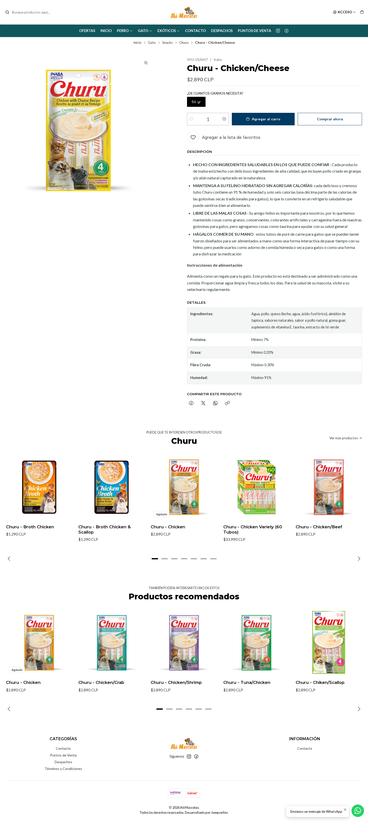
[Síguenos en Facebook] (286, 31)
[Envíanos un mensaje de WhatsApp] (357, 810)
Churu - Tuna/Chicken (246, 682)
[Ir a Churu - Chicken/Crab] (111, 643)
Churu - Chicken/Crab (101, 682)
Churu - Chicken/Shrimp (176, 682)
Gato (143, 31)
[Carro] (362, 12)
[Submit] (7, 12)
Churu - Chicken (168, 526)
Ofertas (87, 31)
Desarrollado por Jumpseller (206, 812)
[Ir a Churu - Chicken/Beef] (329, 487)
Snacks (167, 43)
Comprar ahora (330, 119)
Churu (184, 43)
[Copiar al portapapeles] (227, 403)
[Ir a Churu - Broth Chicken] (39, 487)
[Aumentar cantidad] (224, 119)
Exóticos (166, 31)
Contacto (195, 31)
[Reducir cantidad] (191, 119)
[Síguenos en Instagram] (278, 31)
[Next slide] (358, 559)
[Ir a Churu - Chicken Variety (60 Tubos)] (256, 487)
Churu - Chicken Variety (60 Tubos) (252, 529)
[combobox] (30, 12)
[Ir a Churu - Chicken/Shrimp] (184, 643)
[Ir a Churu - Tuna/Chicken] (256, 643)
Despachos (222, 31)
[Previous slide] (10, 559)
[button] (155, 559)
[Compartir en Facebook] (191, 403)
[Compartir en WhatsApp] (215, 403)
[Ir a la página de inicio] (183, 12)
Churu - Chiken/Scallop (320, 682)
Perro (123, 31)
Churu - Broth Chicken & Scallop (104, 529)
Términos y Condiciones (63, 768)
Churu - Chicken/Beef (319, 526)
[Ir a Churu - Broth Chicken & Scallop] (111, 487)
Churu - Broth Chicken (30, 526)
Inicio (106, 31)
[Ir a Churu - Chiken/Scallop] (329, 643)
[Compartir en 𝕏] (203, 403)
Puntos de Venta (254, 31)
